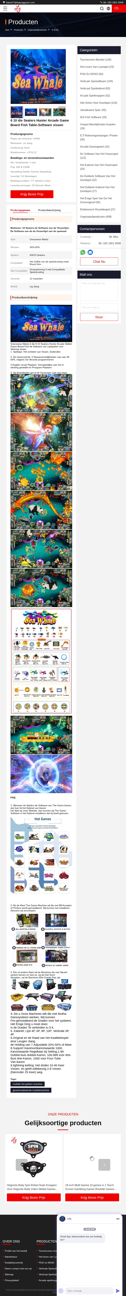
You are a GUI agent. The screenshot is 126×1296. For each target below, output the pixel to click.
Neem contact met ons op (18, 1268)
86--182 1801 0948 (113, 2)
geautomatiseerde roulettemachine (31, 1090)
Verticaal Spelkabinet (50, 1274)
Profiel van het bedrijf (16, 1251)
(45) (93, 110)
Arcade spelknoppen (49, 1280)
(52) (95, 95)
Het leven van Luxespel (51, 1256)
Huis (7, 30)
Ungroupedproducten (37, 30)
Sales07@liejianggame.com (20, 2)
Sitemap (9, 1274)
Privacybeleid (12, 1280)
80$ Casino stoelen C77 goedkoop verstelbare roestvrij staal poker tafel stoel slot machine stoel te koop (91, 1187)
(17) (97, 189)
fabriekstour (11, 1256)
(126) (95, 59)
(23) (97, 66)
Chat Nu (99, 261)
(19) (93, 117)
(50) (91, 74)
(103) (98, 102)
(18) (98, 126)
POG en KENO (46, 1262)
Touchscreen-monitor (50, 1251)
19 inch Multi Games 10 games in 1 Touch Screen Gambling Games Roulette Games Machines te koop (31, 1187)
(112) (99, 155)
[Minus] (118, 1219)
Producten (18, 30)
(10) (94, 146)
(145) (96, 81)
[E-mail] (90, 252)
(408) (96, 216)
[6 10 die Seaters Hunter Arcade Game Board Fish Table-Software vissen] (38, 76)
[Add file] (61, 1290)
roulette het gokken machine (27, 1084)
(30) (99, 137)
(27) (97, 209)
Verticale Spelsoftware (50, 1268)
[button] (62, 110)
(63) (95, 88)
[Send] (117, 1290)
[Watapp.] (82, 252)
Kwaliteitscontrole (14, 1262)
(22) (97, 178)
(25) (98, 167)
